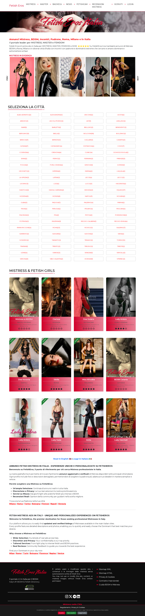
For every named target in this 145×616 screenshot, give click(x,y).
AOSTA (120, 115)
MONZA (56, 196)
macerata (88, 443)
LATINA (56, 177)
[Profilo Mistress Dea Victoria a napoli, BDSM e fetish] (24, 357)
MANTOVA (24, 190)
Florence (43, 553)
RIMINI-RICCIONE (24, 227)
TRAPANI (24, 246)
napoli (24, 383)
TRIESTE (121, 246)
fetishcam (89, 322)
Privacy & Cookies (107, 577)
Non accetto (71, 613)
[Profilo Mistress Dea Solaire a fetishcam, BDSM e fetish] (88, 297)
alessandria (24, 443)
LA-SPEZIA (24, 177)
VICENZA (89, 259)
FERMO (56, 158)
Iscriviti (118, 4)
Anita (88, 440)
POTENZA (24, 221)
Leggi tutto (82, 613)
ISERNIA (88, 171)
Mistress (31, 4)
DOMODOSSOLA (121, 152)
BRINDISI (56, 140)
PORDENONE (121, 215)
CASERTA (121, 140)
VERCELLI (121, 253)
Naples (53, 553)
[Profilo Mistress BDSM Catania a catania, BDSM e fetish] (121, 357)
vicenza (56, 322)
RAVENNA (56, 221)
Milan (11, 553)
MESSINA (88, 190)
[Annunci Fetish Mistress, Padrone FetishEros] (72, 22)
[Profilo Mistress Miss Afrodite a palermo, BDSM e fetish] (88, 357)
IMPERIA (56, 171)
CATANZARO (56, 146)
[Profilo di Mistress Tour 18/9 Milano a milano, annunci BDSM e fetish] (98, 77)
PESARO (89, 209)
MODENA (24, 196)
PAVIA (24, 209)
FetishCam (82, 4)
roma (56, 383)
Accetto (61, 613)
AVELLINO (121, 121)
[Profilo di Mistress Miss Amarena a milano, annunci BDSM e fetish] (123, 77)
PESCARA (120, 209)
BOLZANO (121, 133)
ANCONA (88, 115)
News (69, 4)
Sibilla (56, 380)
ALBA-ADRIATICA (24, 115)
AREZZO (24, 121)
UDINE (24, 253)
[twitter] (71, 597)
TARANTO (56, 240)
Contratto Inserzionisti (109, 581)
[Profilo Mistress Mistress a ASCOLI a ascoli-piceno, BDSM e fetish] (24, 297)
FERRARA (88, 158)
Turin (25, 553)
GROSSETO (24, 171)
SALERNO (120, 227)
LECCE (88, 177)
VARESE (56, 253)
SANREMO (24, 234)
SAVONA (89, 234)
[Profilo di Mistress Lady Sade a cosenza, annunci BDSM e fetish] (22, 77)
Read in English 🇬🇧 (62, 459)
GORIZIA (121, 165)
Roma (20, 504)
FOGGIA (24, 165)
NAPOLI (88, 196)
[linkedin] (78, 597)
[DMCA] (29, 586)
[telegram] (75, 597)
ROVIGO (89, 227)
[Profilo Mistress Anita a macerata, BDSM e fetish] (88, 418)
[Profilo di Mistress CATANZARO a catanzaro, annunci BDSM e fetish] (72, 77)
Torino (27, 504)
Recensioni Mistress (98, 5)
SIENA (121, 234)
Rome (19, 553)
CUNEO (88, 152)
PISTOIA (88, 215)
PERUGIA (56, 209)
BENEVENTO (121, 127)
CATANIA (24, 146)
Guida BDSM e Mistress (109, 585)
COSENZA (24, 152)
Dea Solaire (88, 319)
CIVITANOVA (88, 146)
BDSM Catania (121, 380)
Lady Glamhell (120, 440)
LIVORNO (24, 184)
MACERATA (121, 184)
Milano (12, 504)
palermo (88, 383)
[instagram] (67, 597)
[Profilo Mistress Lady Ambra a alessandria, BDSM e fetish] (24, 418)
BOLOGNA (89, 133)
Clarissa (56, 319)
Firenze (45, 504)
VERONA (24, 259)
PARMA (120, 202)
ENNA (24, 158)
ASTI (88, 121)
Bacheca (57, 4)
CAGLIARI (88, 140)
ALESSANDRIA (56, 115)
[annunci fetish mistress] (29, 572)
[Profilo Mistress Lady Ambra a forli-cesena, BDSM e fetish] (121, 297)
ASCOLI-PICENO (56, 121)
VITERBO (121, 259)
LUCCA (88, 184)
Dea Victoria (24, 380)
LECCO (120, 177)
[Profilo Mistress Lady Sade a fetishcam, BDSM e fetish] (56, 418)
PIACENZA (24, 215)
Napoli (54, 504)
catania (121, 383)
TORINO (121, 240)
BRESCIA (24, 140)
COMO (120, 146)
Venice (61, 553)
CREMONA (56, 152)
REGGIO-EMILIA (120, 221)
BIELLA (56, 133)
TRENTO (56, 246)
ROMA (56, 227)
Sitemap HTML (105, 573)
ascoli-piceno (24, 322)
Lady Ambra (121, 319)
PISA (56, 215)
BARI (24, 127)
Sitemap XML (105, 569)
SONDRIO (24, 240)
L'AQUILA (121, 171)
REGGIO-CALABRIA (88, 221)
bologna (121, 443)
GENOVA (89, 165)
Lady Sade (56, 440)
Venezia (62, 504)
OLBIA (24, 202)
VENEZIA (89, 253)
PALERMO (88, 202)
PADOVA (56, 202)
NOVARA (121, 196)
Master (44, 4)
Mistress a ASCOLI (24, 319)
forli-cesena (121, 322)
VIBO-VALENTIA (56, 259)
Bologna (36, 504)
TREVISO (89, 246)
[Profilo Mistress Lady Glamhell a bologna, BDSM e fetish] (121, 418)
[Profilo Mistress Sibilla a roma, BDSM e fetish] (56, 357)
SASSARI (56, 234)
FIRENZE (121, 158)
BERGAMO (24, 133)
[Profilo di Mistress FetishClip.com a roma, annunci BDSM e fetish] (47, 77)
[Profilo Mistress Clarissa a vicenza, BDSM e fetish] (56, 297)
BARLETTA (56, 127)
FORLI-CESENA (56, 165)
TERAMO (89, 240)
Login (130, 4)
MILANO (121, 190)
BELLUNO (88, 127)
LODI (56, 184)
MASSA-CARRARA (56, 190)
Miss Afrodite (88, 380)
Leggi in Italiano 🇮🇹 (82, 459)
